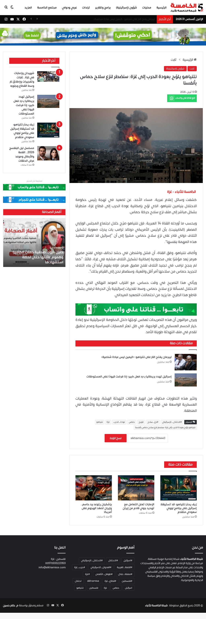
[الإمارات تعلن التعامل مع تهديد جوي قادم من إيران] (136, 487)
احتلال (78, 581)
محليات (146, 7)
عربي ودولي (69, 7)
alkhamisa (93, 581)
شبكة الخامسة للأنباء (156, 605)
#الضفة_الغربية (124, 567)
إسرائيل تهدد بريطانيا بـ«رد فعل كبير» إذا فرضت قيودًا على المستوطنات (129, 376)
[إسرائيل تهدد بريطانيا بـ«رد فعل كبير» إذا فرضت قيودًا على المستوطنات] (186, 379)
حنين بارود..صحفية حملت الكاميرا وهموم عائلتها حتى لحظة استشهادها (38, 257)
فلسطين (93, 588)
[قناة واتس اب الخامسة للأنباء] (136, 309)
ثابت (173, 59)
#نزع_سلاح (152, 422)
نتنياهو (99, 422)
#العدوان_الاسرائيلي (101, 567)
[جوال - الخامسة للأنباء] (103, 36)
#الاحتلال (113, 560)
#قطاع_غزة (110, 581)
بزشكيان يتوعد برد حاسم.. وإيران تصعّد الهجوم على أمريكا (96, 508)
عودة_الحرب (119, 422)
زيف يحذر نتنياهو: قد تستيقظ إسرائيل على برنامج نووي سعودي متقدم (179, 508)
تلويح (141, 422)
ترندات (86, 7)
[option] (34, 242)
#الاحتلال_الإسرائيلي (172, 422)
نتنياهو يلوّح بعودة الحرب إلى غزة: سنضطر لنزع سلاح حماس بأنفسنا (165, 427)
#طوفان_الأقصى (103, 574)
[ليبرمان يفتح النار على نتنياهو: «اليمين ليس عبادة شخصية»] (186, 362)
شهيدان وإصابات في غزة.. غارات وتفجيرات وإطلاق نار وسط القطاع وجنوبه (116, 19)
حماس (132, 422)
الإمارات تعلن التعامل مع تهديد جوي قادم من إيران (138, 506)
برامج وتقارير (103, 7)
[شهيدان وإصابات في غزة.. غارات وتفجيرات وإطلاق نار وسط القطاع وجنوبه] (48, 76)
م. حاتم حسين (10, 605)
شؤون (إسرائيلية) (126, 7)
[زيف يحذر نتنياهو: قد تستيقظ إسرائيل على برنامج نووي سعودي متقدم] (178, 487)
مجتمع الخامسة (47, 7)
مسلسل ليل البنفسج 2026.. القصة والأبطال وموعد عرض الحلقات (21, 154)
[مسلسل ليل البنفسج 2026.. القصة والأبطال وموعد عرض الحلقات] (48, 153)
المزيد (28, 7)
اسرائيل (128, 588)
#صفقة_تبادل (125, 574)
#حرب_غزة (79, 567)
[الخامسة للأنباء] (186, 7)
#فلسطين (127, 581)
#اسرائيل (128, 560)
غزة (108, 422)
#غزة (87, 574)
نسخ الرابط (116, 438)
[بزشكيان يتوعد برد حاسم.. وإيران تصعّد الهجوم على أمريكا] (93, 487)
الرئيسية (162, 7)
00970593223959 (55, 563)
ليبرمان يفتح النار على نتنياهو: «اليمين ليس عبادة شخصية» (136, 357)
